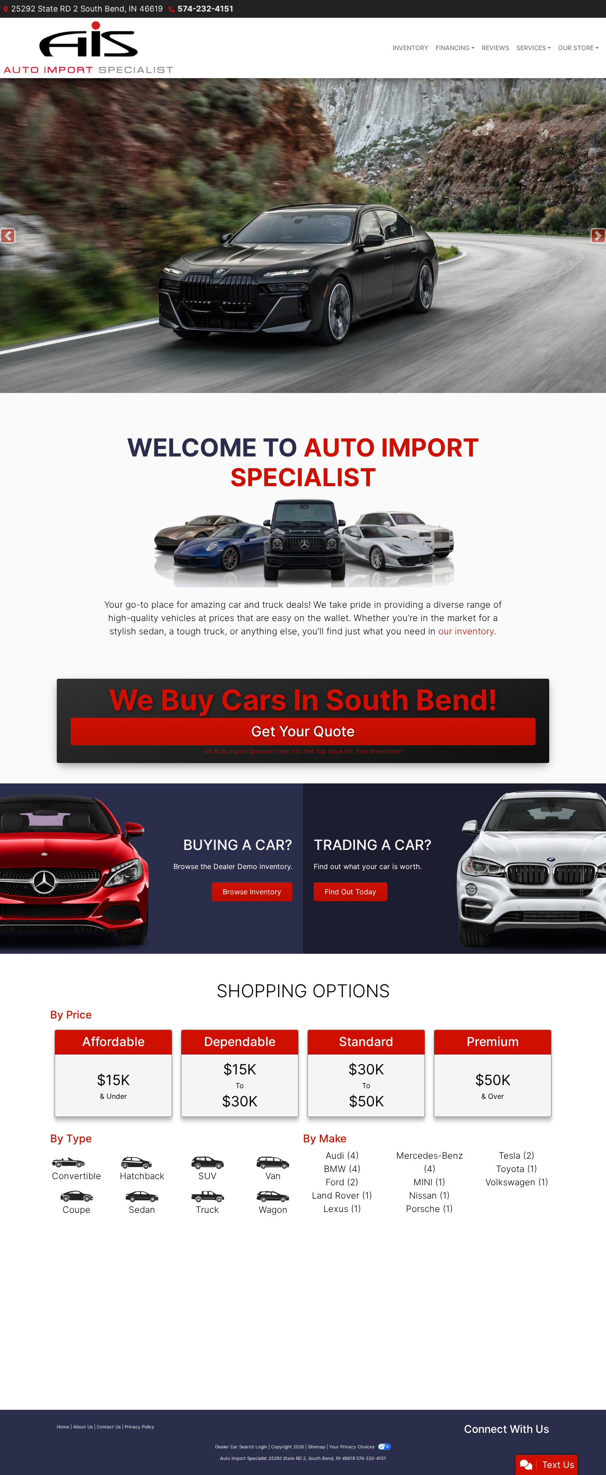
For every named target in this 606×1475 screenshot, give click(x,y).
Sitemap (316, 1446)
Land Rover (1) (342, 1195)
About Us (83, 1426)
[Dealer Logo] (88, 48)
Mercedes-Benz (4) (429, 1162)
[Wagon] (272, 1203)
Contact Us (109, 1426)
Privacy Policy (139, 1426)
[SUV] (207, 1169)
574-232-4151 (205, 8)
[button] (8, 235)
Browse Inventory (252, 891)
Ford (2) (342, 1182)
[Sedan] (142, 1203)
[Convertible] (76, 1169)
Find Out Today (350, 891)
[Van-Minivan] (272, 1169)
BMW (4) (342, 1169)
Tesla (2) (517, 1155)
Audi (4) (342, 1155)
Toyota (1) (516, 1169)
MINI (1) (429, 1182)
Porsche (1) (429, 1209)
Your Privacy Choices (352, 1446)
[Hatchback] (142, 1169)
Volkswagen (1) (516, 1182)
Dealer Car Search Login (241, 1446)
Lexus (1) (342, 1209)
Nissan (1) (429, 1195)
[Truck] (207, 1203)
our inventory (466, 631)
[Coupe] (76, 1203)
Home (63, 1426)
